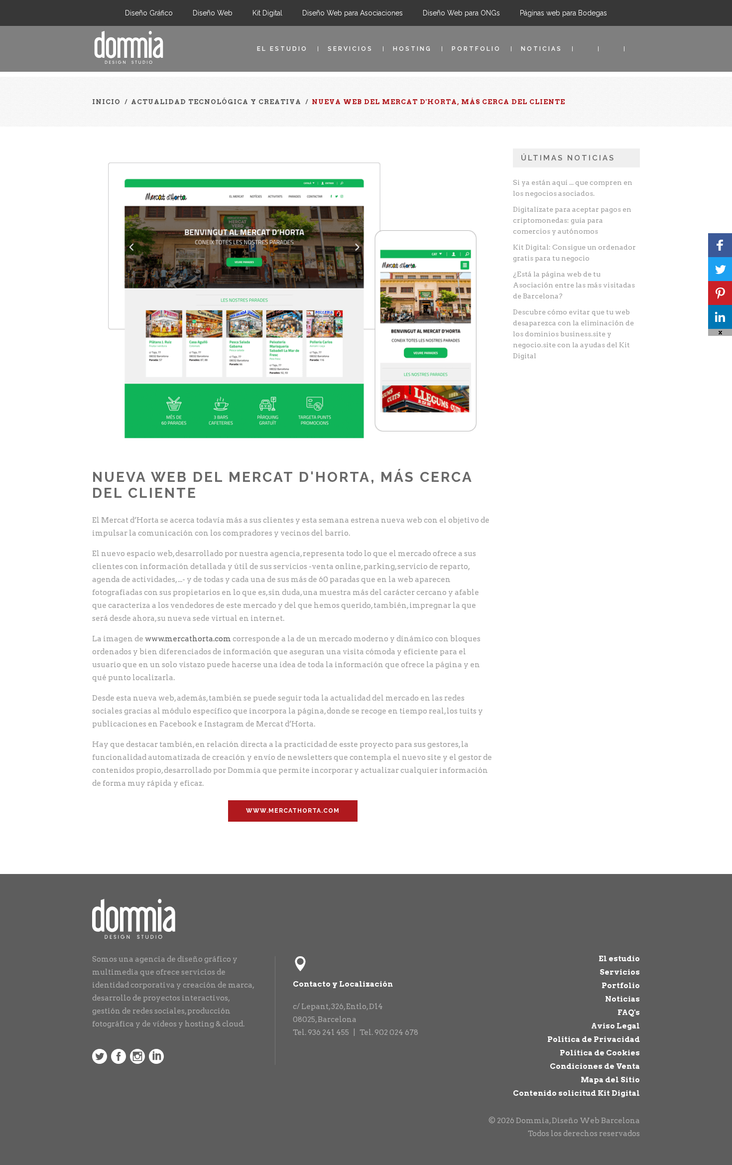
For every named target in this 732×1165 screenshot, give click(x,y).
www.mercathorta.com (188, 638)
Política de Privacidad (593, 1039)
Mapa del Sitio (610, 1079)
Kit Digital (267, 13)
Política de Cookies (600, 1052)
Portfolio (476, 48)
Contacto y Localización (343, 984)
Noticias (541, 48)
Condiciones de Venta (595, 1066)
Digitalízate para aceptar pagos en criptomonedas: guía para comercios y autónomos (572, 220)
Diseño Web (213, 13)
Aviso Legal (615, 1025)
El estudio (282, 48)
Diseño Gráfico (149, 13)
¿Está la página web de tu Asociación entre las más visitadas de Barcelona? (574, 285)
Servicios (350, 48)
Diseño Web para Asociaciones (352, 13)
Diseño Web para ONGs (461, 13)
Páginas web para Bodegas (563, 13)
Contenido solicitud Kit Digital (576, 1093)
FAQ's (628, 1012)
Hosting (412, 48)
